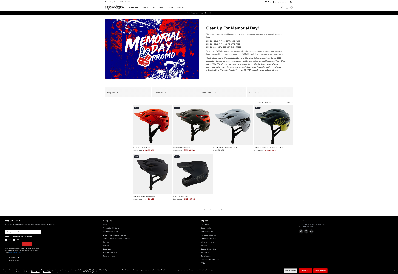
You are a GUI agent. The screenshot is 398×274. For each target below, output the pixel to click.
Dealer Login (107, 249)
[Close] (394, 270)
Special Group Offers (208, 249)
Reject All (305, 270)
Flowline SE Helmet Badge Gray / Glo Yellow (268, 147)
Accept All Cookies (320, 270)
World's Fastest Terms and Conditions (116, 238)
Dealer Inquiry (206, 228)
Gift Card (268, 2)
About (105, 224)
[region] (199, 270)
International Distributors (210, 259)
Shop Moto (159, 92)
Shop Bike (111, 92)
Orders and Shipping (208, 238)
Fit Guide (204, 245)
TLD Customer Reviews (111, 252)
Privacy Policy (35, 272)
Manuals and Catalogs (208, 235)
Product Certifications (111, 228)
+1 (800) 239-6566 (307, 227)
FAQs (203, 263)
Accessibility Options (15, 257)
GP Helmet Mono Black (180, 196)
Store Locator (280, 2)
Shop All (252, 92)
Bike (121, 2)
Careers (106, 242)
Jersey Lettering (207, 231)
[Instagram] (306, 231)
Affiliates (106, 245)
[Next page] (227, 209)
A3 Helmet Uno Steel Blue (181, 147)
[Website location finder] (291, 2)
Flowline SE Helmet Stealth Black (144, 196)
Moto (127, 2)
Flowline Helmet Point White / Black (225, 147)
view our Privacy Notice (15, 252)
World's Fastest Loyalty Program (114, 235)
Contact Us (205, 224)
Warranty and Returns (208, 242)
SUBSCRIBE (27, 244)
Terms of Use (47, 272)
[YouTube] (311, 231)
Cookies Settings (14, 260)
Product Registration (110, 231)
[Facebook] (301, 231)
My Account (205, 252)
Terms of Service (109, 256)
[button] (134, 7)
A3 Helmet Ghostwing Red (141, 147)
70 (221, 209)
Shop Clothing (208, 92)
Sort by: (260, 102)
